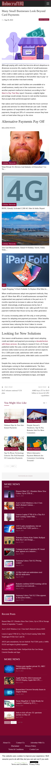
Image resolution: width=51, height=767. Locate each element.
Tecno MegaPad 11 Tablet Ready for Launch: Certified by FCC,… (29, 702)
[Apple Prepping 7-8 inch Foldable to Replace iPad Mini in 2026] (25, 270)
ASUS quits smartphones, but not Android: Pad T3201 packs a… (28, 527)
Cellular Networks (9, 163)
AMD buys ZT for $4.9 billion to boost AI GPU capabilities (40, 393)
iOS (4, 285)
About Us (6, 743)
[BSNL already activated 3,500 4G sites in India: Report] (25, 189)
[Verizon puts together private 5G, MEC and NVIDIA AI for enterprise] (9, 669)
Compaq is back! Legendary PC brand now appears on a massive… (30, 550)
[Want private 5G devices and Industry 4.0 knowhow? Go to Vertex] (25, 148)
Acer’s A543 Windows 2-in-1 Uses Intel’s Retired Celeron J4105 (23, 629)
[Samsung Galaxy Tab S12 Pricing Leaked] (9, 563)
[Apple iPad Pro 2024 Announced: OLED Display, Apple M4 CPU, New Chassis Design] (9, 681)
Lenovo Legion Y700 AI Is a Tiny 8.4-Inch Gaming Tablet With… (30, 515)
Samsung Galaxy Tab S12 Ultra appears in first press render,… (31, 596)
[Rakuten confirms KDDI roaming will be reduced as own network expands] (9, 586)
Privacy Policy (30, 746)
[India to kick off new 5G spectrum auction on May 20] (9, 715)
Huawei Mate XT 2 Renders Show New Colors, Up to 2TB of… (31, 492)
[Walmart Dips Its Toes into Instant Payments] (14, 416)
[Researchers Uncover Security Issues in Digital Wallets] (9, 692)
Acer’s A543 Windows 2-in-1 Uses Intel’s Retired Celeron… (29, 504)
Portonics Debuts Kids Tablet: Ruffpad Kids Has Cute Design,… (30, 539)
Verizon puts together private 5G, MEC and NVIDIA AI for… (30, 667)
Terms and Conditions (19, 764)
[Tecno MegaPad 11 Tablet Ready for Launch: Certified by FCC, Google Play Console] (9, 704)
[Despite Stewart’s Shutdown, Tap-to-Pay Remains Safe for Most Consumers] (37, 416)
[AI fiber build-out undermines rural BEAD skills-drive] (9, 575)
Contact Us (20, 743)
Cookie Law (34, 749)
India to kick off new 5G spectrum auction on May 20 (29, 714)
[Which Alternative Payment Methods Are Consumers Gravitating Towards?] (37, 443)
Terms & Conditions (16, 749)
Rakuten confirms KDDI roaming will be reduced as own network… (31, 585)
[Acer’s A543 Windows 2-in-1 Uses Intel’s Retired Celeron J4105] (9, 505)
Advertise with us (37, 743)
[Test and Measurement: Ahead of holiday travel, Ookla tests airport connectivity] (25, 228)
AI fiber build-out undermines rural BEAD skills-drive (29, 573)
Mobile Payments (44, 19)
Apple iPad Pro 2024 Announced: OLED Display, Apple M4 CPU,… (29, 679)
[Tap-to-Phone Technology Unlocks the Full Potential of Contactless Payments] (14, 443)
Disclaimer (15, 746)
